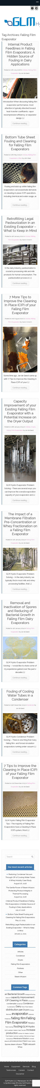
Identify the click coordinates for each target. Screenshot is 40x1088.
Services (26, 1067)
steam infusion (16, 1044)
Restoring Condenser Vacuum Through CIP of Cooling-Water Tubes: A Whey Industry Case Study (20, 877)
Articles (25, 70)
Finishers (20, 968)
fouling (18, 1026)
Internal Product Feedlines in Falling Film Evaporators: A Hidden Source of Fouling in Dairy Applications (20, 54)
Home (6, 1067)
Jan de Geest (25, 73)
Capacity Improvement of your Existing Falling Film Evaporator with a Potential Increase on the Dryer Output (20, 411)
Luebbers (21, 1036)
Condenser (20, 1003)
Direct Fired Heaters (27, 1006)
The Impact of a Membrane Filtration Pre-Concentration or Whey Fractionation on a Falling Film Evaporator (20, 524)
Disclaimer (20, 1074)
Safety (33, 1041)
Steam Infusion (20, 977)
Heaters (15, 1030)
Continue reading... (20, 123)
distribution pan (14, 1009)
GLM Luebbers (9, 1030)
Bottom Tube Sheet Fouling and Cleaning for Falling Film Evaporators (20, 143)
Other (20, 158)
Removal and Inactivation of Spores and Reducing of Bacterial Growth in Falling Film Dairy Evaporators (20, 613)
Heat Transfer (22, 1030)
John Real (27, 158)
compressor (31, 1000)
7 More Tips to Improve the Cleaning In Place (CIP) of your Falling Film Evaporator (20, 305)
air (6, 994)
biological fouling (30, 994)
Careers (22, 1070)
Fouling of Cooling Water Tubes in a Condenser (20, 695)
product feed (21, 1041)
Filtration (31, 1023)
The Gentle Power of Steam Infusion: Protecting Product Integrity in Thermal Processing (20, 891)
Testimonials (11, 1070)
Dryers (33, 427)
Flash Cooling (9, 1027)
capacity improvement (22, 997)
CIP (7, 1000)
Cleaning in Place (18, 1000)
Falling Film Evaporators (15, 430)
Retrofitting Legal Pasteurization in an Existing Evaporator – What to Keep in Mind (20, 225)
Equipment (16, 1067)
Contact (30, 1070)
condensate (11, 1004)
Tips (25, 1044)
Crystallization (11, 1006)
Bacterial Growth (16, 994)
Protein (29, 1041)
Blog (34, 1067)
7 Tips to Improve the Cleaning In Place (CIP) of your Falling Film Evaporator (20, 772)
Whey (20, 1047)
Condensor (30, 705)
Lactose (16, 1036)
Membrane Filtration (21, 1039)
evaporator (20, 1014)
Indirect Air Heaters (23, 1033)
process (13, 1041)
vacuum (31, 1044)
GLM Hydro (29, 1026)
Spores (7, 1044)
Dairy (18, 1006)
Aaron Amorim (27, 240)
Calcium (8, 997)
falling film (18, 1018)
